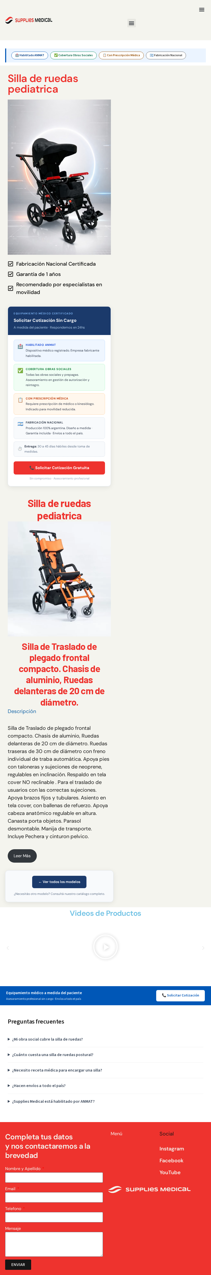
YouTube (170, 1172)
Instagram (172, 1148)
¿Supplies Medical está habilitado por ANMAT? (53, 1101)
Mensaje (13, 1228)
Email (10, 1188)
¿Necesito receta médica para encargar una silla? (57, 1070)
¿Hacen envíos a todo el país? (39, 1086)
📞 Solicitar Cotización (180, 995)
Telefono (13, 1208)
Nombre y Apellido (23, 1168)
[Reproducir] (105, 948)
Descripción (22, 711)
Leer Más (22, 856)
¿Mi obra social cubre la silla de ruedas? (47, 1039)
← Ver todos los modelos (59, 881)
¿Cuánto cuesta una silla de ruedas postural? (52, 1055)
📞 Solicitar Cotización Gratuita (59, 467)
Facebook (171, 1160)
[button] (201, 9)
